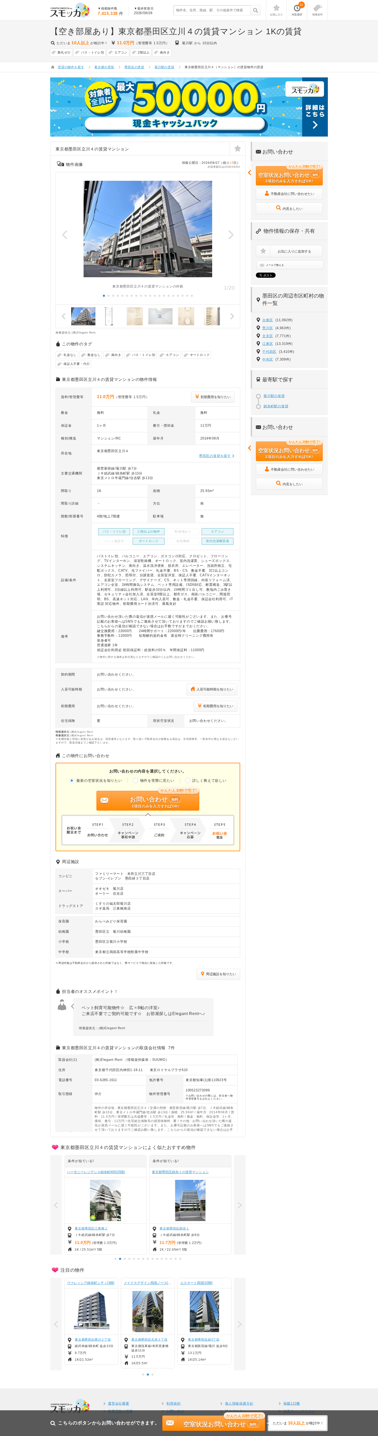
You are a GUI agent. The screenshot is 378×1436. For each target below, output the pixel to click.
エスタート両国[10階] (196, 1283)
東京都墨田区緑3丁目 (204, 1339)
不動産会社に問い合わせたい (292, 194)
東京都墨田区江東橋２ (91, 1228)
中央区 (267, 359)
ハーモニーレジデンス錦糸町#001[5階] (96, 1172)
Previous (65, 234)
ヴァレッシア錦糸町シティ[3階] (90, 1283)
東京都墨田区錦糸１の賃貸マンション (180, 1172)
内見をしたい (293, 209)
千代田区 (269, 352)
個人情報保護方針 (239, 1403)
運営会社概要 (118, 1403)
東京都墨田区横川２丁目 (93, 1339)
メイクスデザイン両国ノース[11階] (150, 1283)
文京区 (267, 336)
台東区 (267, 320)
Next (231, 234)
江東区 (267, 344)
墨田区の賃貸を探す (215, 456)
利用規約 (173, 1403)
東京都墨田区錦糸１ (174, 1228)
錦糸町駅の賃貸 (276, 406)
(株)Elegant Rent (108, 1060)
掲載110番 (291, 1403)
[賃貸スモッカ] (70, 10)
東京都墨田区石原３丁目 (149, 1339)
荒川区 (267, 328)
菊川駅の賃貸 (274, 396)
